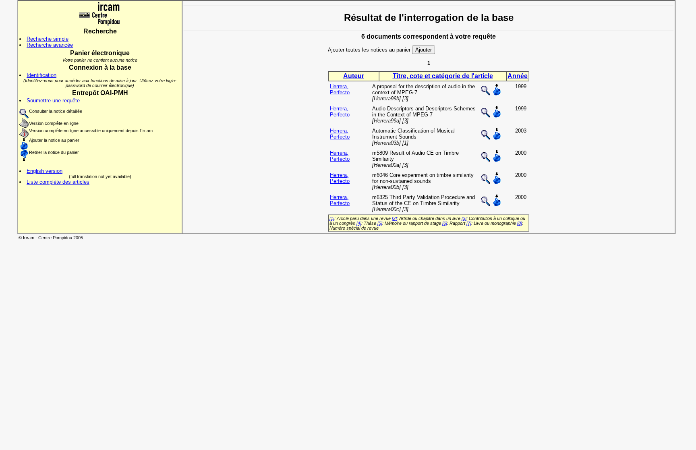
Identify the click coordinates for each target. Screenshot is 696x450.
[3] (464, 218)
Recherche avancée (50, 45)
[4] (358, 223)
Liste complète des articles (58, 182)
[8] (519, 223)
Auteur (353, 76)
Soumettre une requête (53, 100)
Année (518, 76)
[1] (331, 218)
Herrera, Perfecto (340, 89)
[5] (379, 223)
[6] (444, 223)
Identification (41, 75)
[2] (394, 218)
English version (44, 171)
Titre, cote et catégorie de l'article (443, 76)
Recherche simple (47, 39)
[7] (468, 223)
